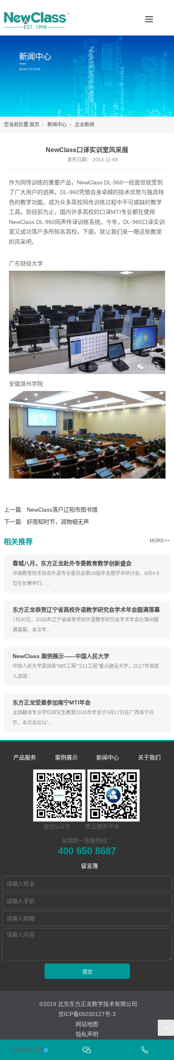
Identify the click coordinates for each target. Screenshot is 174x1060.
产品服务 (24, 757)
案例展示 (66, 757)
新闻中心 (57, 125)
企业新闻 (84, 125)
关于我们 (149, 757)
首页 (34, 125)
